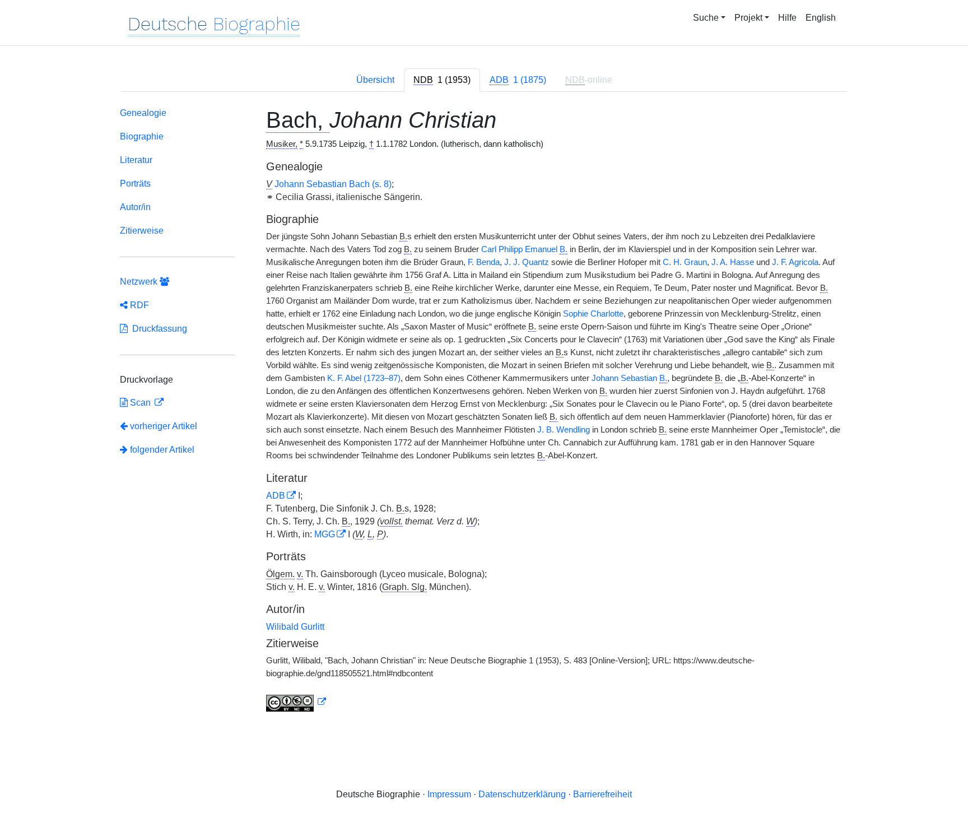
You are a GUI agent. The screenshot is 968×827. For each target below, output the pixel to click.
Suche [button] (706, 17)
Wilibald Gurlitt (295, 626)
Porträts (135, 183)
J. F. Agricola (795, 262)
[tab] (442, 80)
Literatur (136, 160)
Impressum (449, 794)
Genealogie (143, 113)
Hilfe (787, 17)
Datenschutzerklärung (522, 794)
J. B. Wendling (563, 429)
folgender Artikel (161, 449)
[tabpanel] (484, 411)
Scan (140, 402)
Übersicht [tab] (375, 80)
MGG (324, 534)
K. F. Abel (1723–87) (364, 378)
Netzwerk (140, 281)
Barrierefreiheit (602, 794)
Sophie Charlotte (593, 313)
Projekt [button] (748, 17)
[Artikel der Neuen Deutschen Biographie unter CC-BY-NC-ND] (296, 702)
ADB (275, 495)
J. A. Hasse (732, 262)
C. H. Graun (685, 262)
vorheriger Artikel (163, 426)
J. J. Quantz (526, 262)
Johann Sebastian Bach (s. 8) (333, 184)
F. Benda (484, 262)
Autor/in (135, 207)
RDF (138, 305)
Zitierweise (142, 230)
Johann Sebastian (629, 378)
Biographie (142, 136)
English (821, 17)
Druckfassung (157, 328)
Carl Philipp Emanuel (524, 249)
